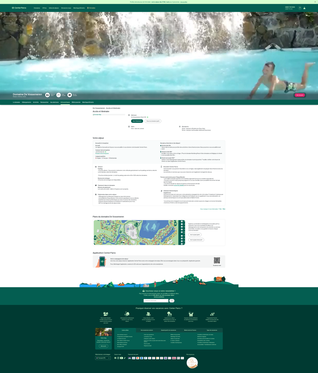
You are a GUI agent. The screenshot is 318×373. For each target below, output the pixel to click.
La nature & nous (121, 338)
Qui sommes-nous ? (122, 334)
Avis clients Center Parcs (123, 340)
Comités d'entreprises (176, 342)
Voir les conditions (159, 297)
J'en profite (183, 2)
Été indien (92, 8)
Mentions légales (201, 336)
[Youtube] (121, 358)
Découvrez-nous (66, 8)
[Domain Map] (109, 114)
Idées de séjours (54, 8)
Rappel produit (147, 345)
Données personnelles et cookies (205, 338)
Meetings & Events (79, 8)
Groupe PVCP (120, 346)
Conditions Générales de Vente (205, 334)
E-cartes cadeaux (175, 340)
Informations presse (122, 342)
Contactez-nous (148, 336)
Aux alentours (54, 102)
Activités (36, 102)
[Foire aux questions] (300, 8)
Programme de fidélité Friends (124, 336)
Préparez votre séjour (149, 338)
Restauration (44, 102)
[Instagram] (118, 358)
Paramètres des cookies (203, 340)
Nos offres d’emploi (122, 344)
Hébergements (26, 102)
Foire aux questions (149, 334)
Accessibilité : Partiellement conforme (206, 344)
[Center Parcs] (19, 8)
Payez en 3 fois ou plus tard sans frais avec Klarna (155, 341)
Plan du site (147, 343)
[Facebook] (115, 358)
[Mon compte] (304, 8)
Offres (44, 8)
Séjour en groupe (175, 338)
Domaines (37, 8)
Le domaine (16, 102)
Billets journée (76, 102)
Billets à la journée (175, 334)
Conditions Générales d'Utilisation (206, 342)
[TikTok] (125, 358)
